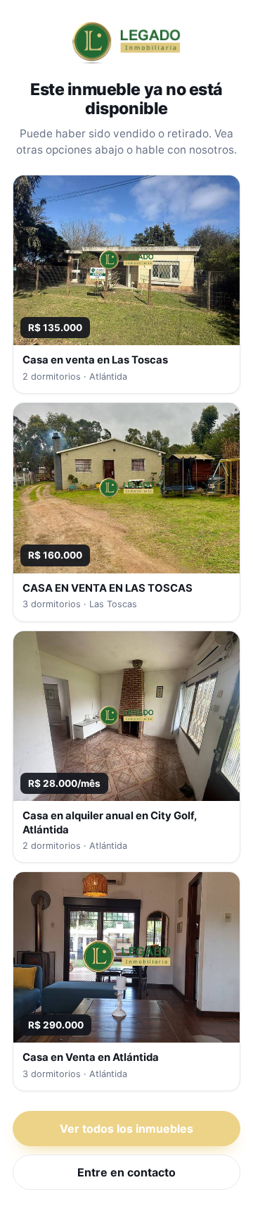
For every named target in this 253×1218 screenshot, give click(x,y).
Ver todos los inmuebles (126, 1128)
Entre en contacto (126, 1172)
